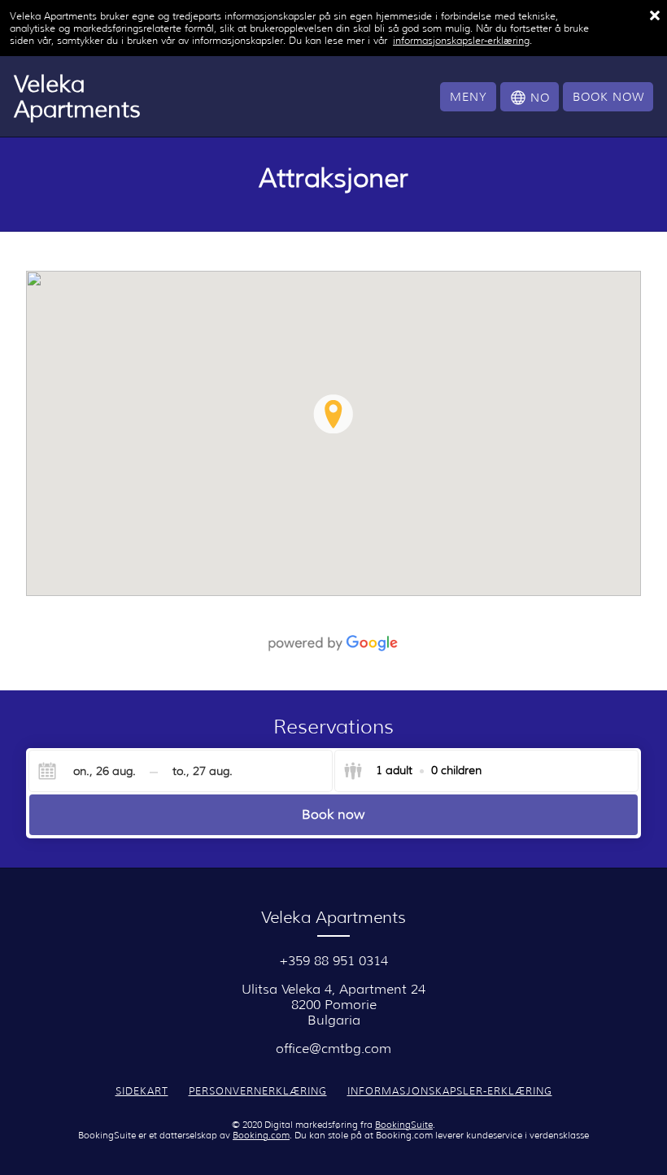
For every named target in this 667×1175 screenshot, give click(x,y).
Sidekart (142, 1091)
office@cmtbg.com (333, 1048)
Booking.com (261, 1135)
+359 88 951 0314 (333, 960)
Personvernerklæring (258, 1091)
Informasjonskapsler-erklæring (449, 1091)
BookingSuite (404, 1125)
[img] (333, 433)
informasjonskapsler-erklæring (461, 40)
